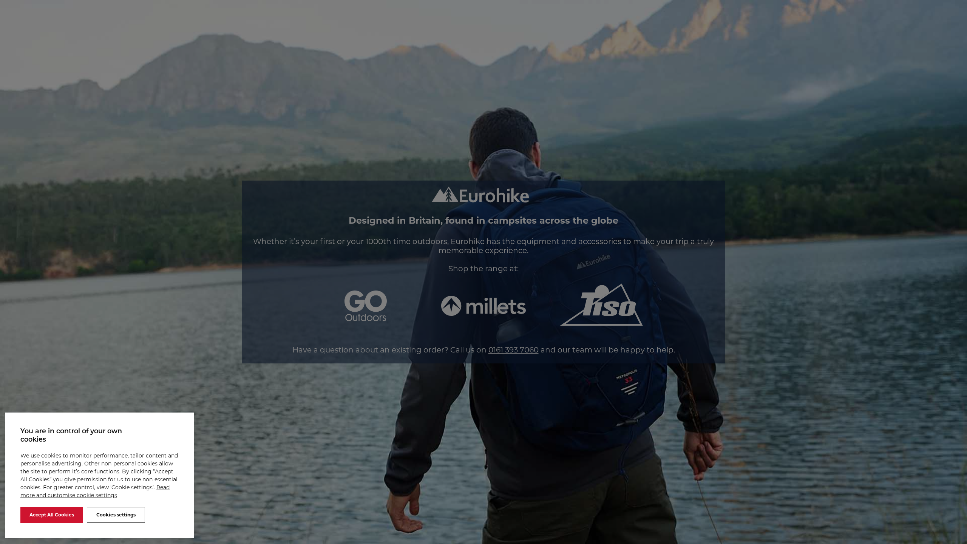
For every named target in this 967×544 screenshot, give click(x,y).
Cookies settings (116, 515)
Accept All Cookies (51, 515)
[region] (99, 475)
